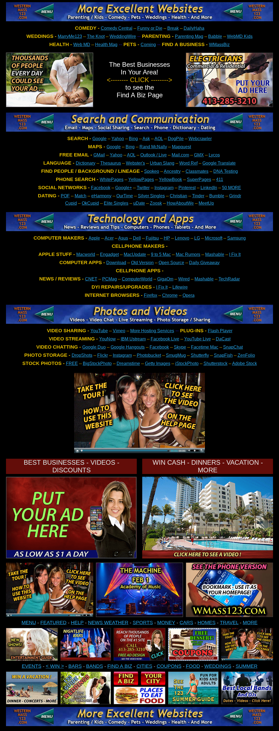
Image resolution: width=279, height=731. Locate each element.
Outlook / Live (153, 155)
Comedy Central (116, 28)
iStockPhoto (187, 363)
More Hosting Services (152, 330)
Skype (180, 347)
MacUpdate (135, 254)
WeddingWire (123, 36)
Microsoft (213, 238)
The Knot (96, 36)
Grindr (235, 196)
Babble (215, 36)
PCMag (109, 279)
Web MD (81, 44)
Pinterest (187, 187)
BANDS (94, 666)
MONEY (166, 622)
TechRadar (229, 279)
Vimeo (119, 330)
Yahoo (117, 138)
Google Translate (219, 163)
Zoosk (156, 203)
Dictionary (85, 163)
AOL (158, 138)
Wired (184, 279)
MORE (250, 622)
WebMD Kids (240, 36)
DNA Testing (225, 171)
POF (65, 196)
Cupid (71, 203)
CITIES (144, 666)
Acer (109, 238)
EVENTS (31, 666)
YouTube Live (197, 339)
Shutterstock (216, 363)
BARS (75, 666)
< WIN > (55, 666)
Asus (123, 238)
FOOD (193, 666)
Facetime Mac (204, 347)
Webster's (135, 163)
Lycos (214, 155)
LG (197, 238)
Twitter (143, 187)
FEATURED (53, 622)
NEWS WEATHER (108, 622)
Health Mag (106, 44)
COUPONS (169, 666)
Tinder (198, 196)
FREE (72, 363)
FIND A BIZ (119, 666)
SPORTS (143, 622)
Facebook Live (165, 339)
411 (219, 179)
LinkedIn (209, 187)
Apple (94, 238)
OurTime (124, 196)
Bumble (216, 196)
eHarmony (101, 196)
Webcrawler (200, 138)
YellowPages (141, 179)
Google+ (123, 187)
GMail (99, 155)
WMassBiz (219, 44)
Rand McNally (153, 146)
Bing (133, 138)
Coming (148, 44)
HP (167, 238)
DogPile (176, 138)
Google (99, 138)
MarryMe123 (70, 36)
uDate (139, 203)
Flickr (102, 355)
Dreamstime (128, 363)
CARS (186, 622)
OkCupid (90, 203)
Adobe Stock (244, 363)
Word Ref (188, 163)
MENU (29, 622)
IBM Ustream (133, 339)
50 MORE (231, 187)
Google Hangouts (128, 347)
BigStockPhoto (97, 363)
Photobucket (149, 355)
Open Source (171, 262)
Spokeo (151, 171)
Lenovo (182, 238)
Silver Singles (151, 196)
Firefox (150, 295)
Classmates (197, 171)
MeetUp (206, 203)
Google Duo (94, 347)
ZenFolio (246, 355)
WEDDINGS (217, 666)
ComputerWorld (137, 279)
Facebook (100, 187)
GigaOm (165, 279)
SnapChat (233, 347)
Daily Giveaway (204, 262)
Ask (146, 138)
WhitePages (111, 179)
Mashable (214, 254)
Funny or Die (149, 28)
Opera (189, 295)
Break (173, 28)
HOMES (207, 622)
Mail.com (180, 155)
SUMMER (246, 666)
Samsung (236, 238)
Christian (178, 196)
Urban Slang (162, 163)
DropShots (82, 355)
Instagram (164, 187)
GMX (199, 155)
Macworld (85, 254)
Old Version (142, 262)
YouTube (99, 330)
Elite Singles (116, 203)
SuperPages (199, 179)
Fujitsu (152, 238)
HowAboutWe (180, 203)
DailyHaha (194, 28)
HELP (77, 622)
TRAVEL (229, 622)
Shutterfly (200, 355)
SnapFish (223, 355)
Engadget (109, 254)
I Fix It (235, 254)
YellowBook (170, 179)
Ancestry (172, 171)
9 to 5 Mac (161, 254)
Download (116, 262)
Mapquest (181, 146)
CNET (91, 279)
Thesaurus (110, 163)
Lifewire (180, 287)
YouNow (107, 339)
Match (80, 196)
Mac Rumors (188, 254)
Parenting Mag (189, 36)
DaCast (223, 339)
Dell (137, 238)
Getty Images (157, 363)
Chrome (170, 295)
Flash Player (220, 330)
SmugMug (176, 355)
